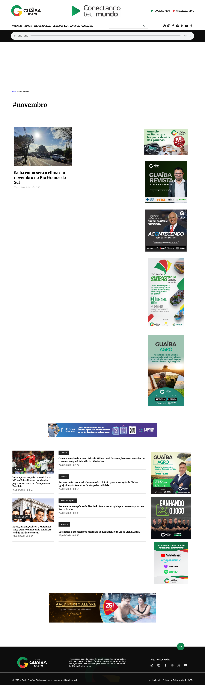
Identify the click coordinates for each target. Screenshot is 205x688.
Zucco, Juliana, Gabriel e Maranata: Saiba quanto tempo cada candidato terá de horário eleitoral (31, 529)
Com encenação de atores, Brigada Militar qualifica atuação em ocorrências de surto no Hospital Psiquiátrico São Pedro (102, 460)
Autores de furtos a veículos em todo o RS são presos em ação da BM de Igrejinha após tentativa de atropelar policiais (98, 484)
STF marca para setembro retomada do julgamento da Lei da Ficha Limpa (99, 531)
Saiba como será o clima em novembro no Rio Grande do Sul (40, 177)
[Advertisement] (102, 64)
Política (64, 524)
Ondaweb (72, 680)
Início (13, 92)
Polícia (64, 452)
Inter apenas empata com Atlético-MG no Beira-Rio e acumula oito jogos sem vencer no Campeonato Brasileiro (31, 482)
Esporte (18, 469)
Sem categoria (68, 500)
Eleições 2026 (21, 517)
